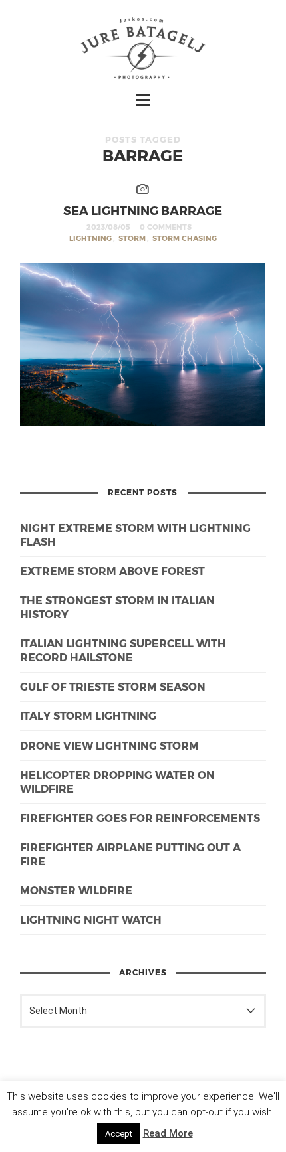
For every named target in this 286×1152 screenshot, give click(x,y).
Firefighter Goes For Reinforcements (140, 817)
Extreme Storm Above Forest (112, 570)
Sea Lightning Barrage (142, 210)
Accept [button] (118, 1134)
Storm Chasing (184, 238)
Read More (168, 1133)
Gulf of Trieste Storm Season (113, 686)
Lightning (90, 238)
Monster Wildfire (76, 890)
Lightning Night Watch (91, 919)
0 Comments (166, 226)
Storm (132, 238)
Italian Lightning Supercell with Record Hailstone (123, 650)
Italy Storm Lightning (88, 715)
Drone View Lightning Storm (109, 745)
